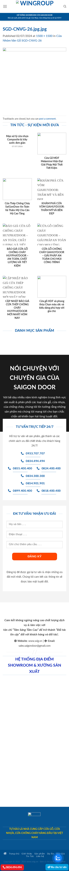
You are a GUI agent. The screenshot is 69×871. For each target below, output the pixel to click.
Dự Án (50, 854)
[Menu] (5, 6)
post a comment (47, 119)
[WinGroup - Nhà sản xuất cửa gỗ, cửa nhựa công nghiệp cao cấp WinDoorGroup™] (35, 6)
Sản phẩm (39, 854)
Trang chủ (13, 854)
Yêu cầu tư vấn (58, 867)
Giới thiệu (27, 854)
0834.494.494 (13, 867)
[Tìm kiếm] (64, 6)
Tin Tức (30, 856)
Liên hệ (40, 856)
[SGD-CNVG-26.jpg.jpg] (34, 79)
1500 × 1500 (44, 36)
